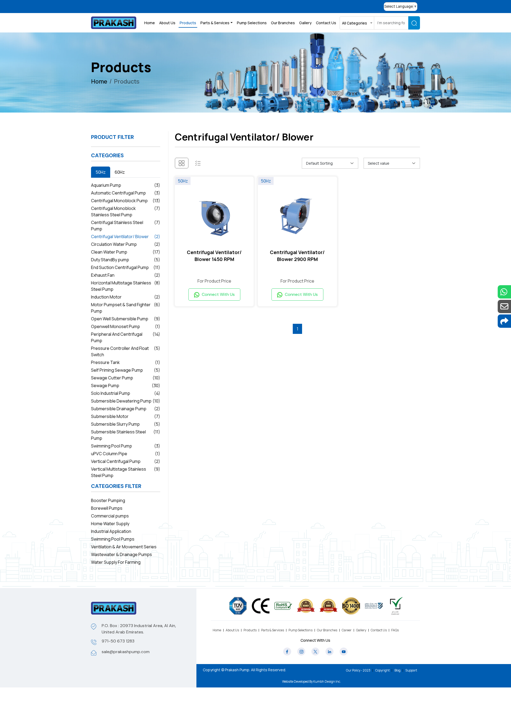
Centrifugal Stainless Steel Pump (125, 225)
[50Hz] (214, 215)
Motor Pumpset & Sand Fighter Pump (125, 308)
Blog (397, 670)
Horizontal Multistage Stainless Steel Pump (125, 286)
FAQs (395, 630)
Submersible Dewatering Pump (125, 401)
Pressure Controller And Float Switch (125, 351)
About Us (167, 22)
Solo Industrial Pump (125, 393)
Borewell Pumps (106, 508)
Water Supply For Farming (116, 562)
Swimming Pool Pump (125, 446)
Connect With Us (218, 294)
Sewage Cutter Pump (125, 378)
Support (411, 670)
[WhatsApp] (504, 292)
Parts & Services (272, 630)
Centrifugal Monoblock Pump (125, 201)
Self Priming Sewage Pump (125, 370)
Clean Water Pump (125, 252)
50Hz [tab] (101, 172)
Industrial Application (111, 531)
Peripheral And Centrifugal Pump (125, 337)
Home (149, 22)
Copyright (382, 670)
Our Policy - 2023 (358, 670)
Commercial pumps (110, 516)
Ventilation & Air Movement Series (123, 547)
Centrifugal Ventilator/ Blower (125, 236)
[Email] (504, 306)
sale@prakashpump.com (126, 651)
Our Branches (283, 22)
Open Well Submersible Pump (125, 319)
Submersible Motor (125, 416)
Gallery (305, 22)
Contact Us (326, 22)
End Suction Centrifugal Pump (125, 267)
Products (188, 22)
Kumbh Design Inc (326, 681)
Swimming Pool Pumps (112, 539)
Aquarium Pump (125, 185)
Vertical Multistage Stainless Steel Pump (125, 472)
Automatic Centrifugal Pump (125, 193)
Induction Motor (125, 297)
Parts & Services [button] (214, 22)
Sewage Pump (125, 385)
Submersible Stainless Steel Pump (125, 435)
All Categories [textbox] (354, 23)
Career (347, 630)
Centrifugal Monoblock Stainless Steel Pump (125, 211)
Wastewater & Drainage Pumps (121, 554)
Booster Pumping (108, 500)
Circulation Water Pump (125, 244)
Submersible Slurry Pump (125, 424)
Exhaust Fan (125, 275)
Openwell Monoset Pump (125, 326)
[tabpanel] (125, 330)
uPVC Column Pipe (125, 454)
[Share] (504, 321)
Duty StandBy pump (125, 260)
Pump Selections (252, 22)
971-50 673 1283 (118, 641)
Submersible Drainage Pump (125, 409)
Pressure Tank (125, 362)
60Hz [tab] (120, 172)
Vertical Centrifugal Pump (125, 461)
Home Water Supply (110, 524)
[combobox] (357, 23)
